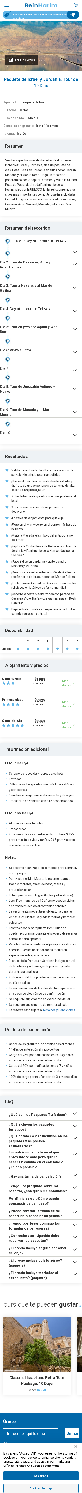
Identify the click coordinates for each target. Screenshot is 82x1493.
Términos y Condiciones (58, 1010)
